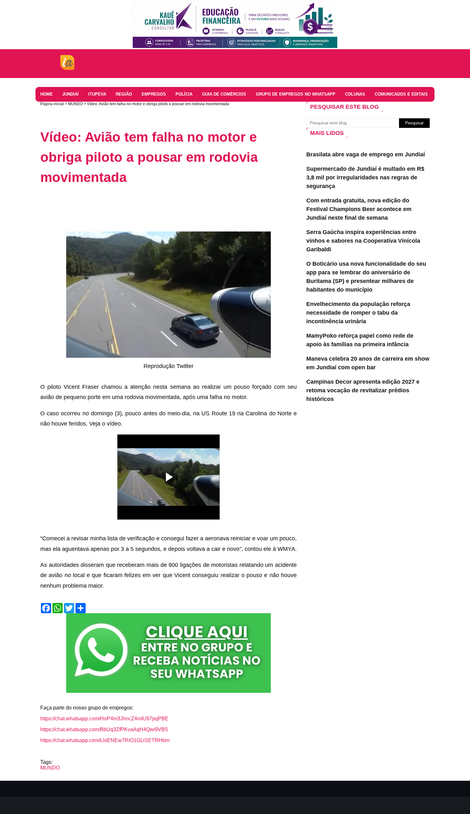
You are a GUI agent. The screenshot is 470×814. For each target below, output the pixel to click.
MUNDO (75, 104)
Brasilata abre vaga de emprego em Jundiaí (365, 154)
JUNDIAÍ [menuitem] (70, 94)
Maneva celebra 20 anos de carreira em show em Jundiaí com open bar (367, 363)
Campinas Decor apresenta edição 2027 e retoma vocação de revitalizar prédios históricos (362, 390)
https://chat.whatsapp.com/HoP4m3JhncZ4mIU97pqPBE (104, 718)
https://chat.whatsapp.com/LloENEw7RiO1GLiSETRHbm (104, 740)
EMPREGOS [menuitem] (154, 94)
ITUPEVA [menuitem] (97, 94)
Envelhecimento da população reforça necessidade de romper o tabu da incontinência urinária (358, 313)
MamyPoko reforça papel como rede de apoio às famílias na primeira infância (359, 340)
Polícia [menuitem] (184, 94)
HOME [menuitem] (46, 94)
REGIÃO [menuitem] (124, 94)
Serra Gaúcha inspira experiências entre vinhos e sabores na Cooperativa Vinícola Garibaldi (363, 241)
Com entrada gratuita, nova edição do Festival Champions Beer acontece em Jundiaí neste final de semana (358, 209)
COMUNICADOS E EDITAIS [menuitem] (401, 94)
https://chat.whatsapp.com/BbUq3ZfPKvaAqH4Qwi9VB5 (104, 729)
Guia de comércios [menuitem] (224, 94)
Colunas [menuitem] (355, 94)
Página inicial (52, 104)
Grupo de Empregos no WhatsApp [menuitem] (295, 94)
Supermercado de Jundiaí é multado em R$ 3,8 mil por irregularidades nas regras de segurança (365, 177)
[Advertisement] (156, 208)
